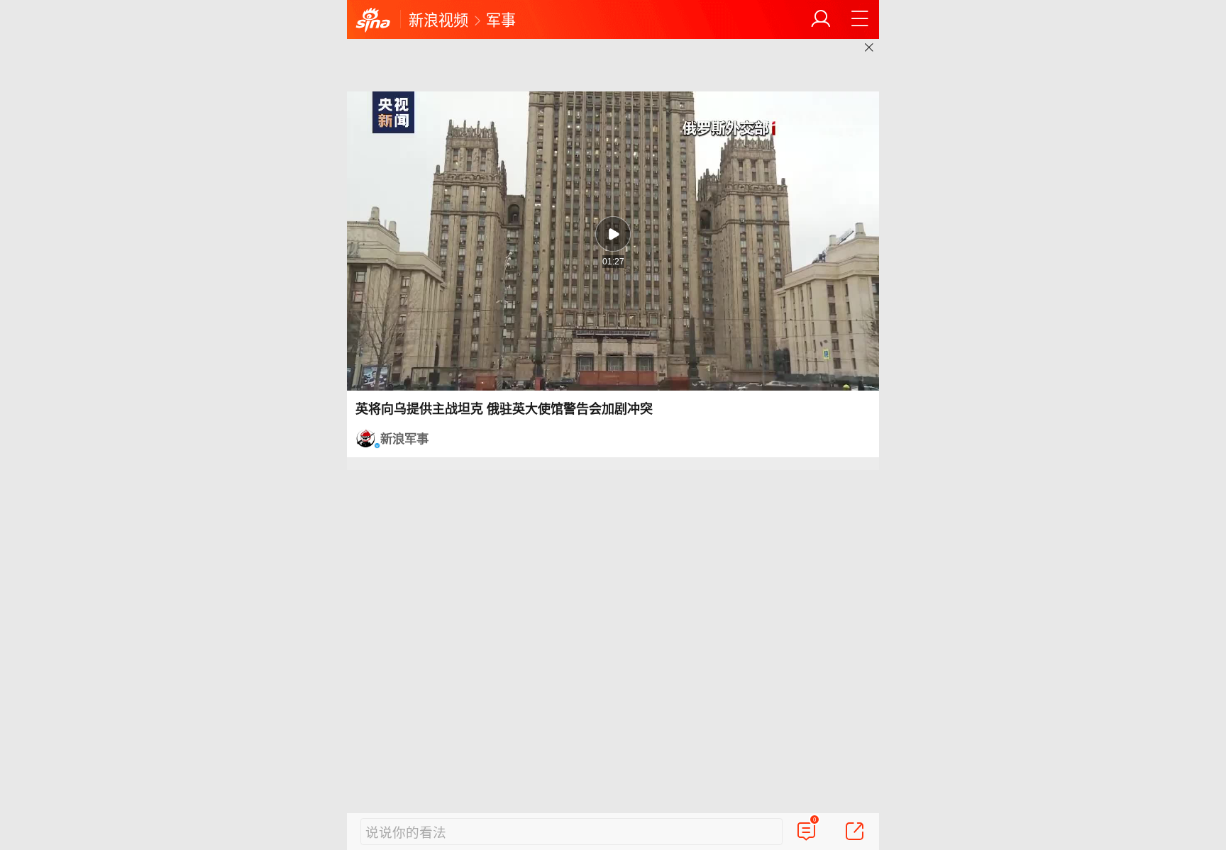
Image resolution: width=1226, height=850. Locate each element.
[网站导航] (860, 19)
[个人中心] (821, 19)
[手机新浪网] (373, 20)
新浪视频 (438, 19)
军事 (501, 19)
